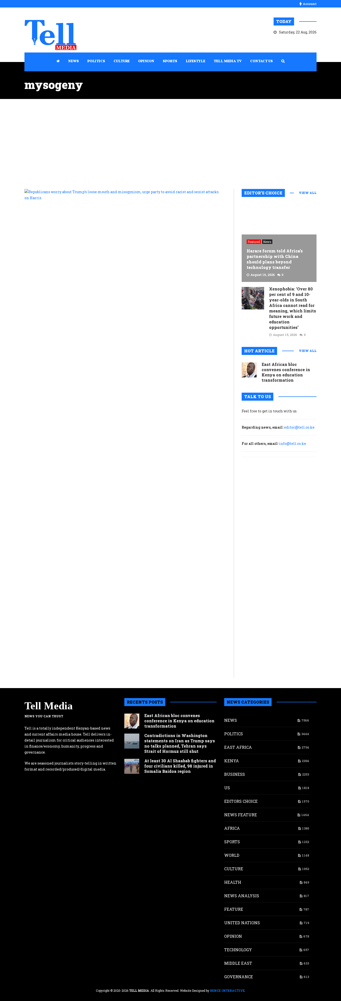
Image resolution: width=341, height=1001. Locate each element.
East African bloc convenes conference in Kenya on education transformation (286, 372)
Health (232, 882)
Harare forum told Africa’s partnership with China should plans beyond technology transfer (275, 259)
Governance (238, 976)
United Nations (242, 922)
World (231, 855)
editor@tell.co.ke (299, 427)
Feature (233, 909)
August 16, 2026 (262, 275)
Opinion (233, 936)
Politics (233, 733)
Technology (238, 949)
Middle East (238, 963)
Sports (232, 841)
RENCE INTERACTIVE (227, 991)
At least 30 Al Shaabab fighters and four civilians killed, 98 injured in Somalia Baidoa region (180, 766)
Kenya (231, 760)
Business (234, 774)
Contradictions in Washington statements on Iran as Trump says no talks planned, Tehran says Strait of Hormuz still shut (179, 743)
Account (310, 4)
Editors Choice (241, 801)
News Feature (240, 814)
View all (308, 193)
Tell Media (48, 706)
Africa (232, 828)
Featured (254, 242)
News (267, 242)
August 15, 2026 (285, 335)
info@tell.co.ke (292, 443)
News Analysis (241, 895)
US (227, 787)
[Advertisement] (170, 144)
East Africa (238, 747)
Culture (233, 868)
